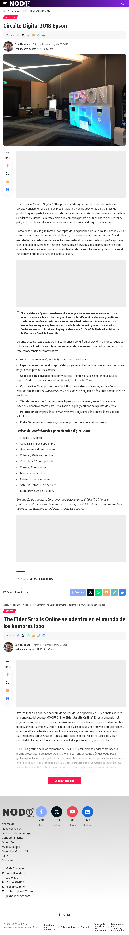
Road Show (47, 578)
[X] (56, 816)
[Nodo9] (19, 3)
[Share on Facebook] (17, 35)
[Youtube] (72, 816)
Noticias (10, 17)
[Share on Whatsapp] (28, 35)
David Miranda (22, 44)
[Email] (33, 35)
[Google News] (87, 816)
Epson (33, 578)
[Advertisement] (71, 174)
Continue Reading (64, 780)
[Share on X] (23, 35)
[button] (6, 3)
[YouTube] (68, 914)
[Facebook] (41, 816)
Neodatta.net (24, 927)
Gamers (9, 611)
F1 (39, 578)
